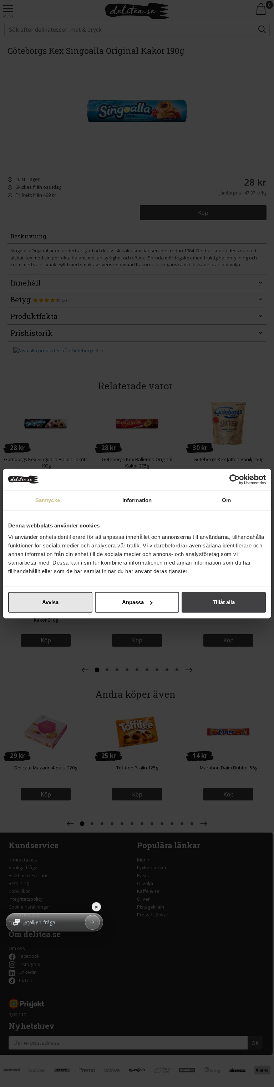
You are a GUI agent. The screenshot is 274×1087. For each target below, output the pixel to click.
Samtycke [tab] (47, 500)
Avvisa (50, 602)
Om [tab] (226, 500)
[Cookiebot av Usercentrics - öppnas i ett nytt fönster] (234, 479)
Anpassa (133, 602)
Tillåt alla (224, 602)
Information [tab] (137, 500)
